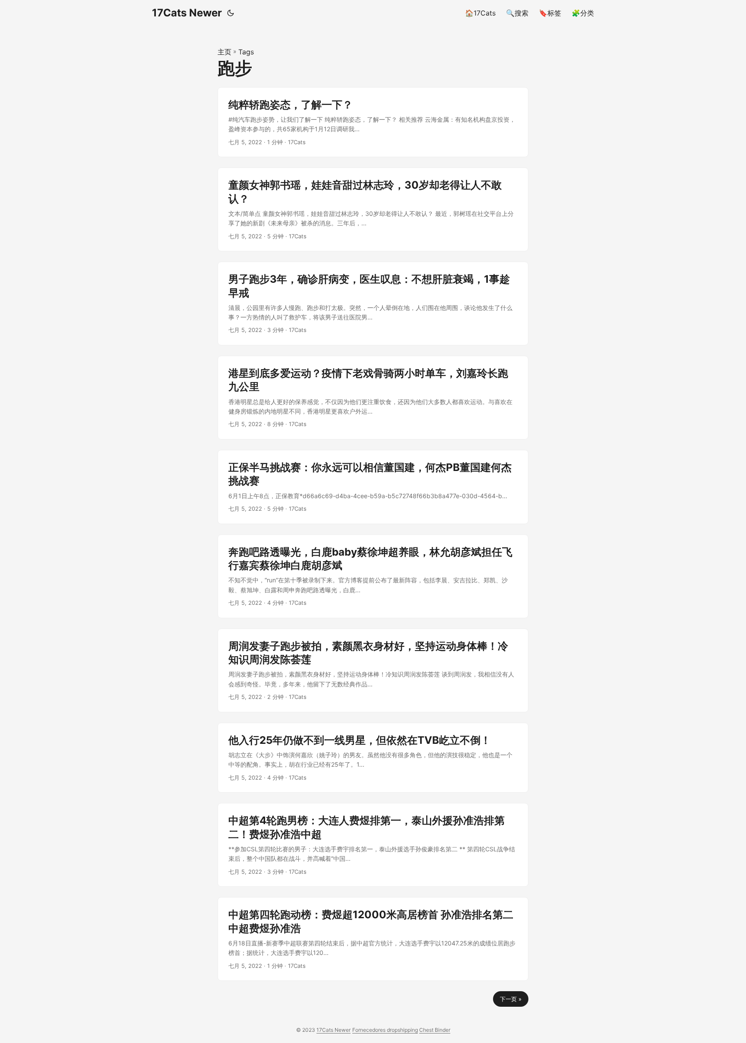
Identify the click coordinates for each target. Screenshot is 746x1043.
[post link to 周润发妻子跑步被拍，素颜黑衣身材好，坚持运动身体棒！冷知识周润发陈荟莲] (373, 670)
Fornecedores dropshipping (385, 1030)
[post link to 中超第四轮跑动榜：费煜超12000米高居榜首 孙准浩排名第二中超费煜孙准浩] (373, 939)
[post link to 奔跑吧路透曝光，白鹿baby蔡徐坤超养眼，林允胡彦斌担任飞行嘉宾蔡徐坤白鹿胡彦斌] (373, 576)
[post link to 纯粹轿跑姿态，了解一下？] (373, 122)
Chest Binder (434, 1030)
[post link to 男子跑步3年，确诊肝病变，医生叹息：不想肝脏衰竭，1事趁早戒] (373, 303)
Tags (246, 51)
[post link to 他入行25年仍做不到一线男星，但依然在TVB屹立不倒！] (373, 758)
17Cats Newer (187, 12)
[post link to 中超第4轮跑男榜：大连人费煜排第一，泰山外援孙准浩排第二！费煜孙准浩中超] (373, 844)
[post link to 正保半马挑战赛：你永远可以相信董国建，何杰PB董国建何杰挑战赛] (373, 487)
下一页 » (511, 999)
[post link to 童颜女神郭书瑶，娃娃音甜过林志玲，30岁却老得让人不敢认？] (373, 209)
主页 (224, 51)
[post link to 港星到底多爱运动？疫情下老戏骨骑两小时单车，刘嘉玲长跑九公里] (373, 397)
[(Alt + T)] (230, 13)
